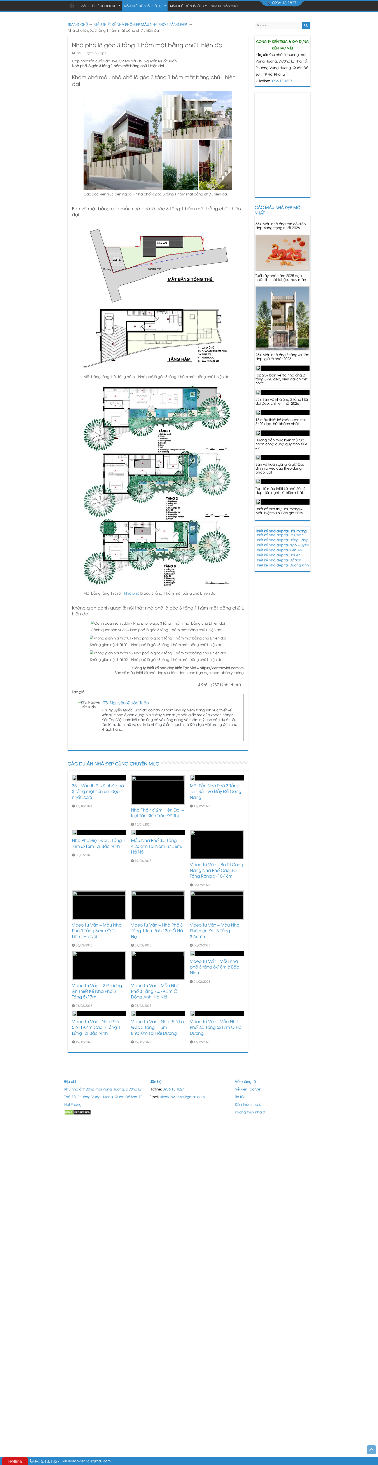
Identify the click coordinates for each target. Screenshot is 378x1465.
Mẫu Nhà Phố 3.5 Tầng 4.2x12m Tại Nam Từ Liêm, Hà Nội (156, 845)
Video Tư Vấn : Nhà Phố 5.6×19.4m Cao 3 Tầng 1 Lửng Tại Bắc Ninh (96, 1027)
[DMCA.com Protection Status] (77, 1112)
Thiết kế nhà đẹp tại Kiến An (279, 549)
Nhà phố (131, 593)
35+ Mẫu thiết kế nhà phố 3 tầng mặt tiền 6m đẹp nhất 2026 (98, 791)
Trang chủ (78, 24)
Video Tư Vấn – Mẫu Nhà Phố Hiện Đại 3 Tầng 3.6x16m (215, 930)
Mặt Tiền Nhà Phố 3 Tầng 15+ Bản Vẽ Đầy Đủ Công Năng (215, 791)
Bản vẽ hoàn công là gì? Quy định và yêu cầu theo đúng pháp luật (280, 468)
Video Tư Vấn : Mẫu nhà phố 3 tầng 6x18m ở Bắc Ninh (214, 966)
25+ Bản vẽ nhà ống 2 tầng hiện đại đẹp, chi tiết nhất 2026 (282, 401)
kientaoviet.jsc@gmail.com (182, 1096)
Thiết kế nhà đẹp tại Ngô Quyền (282, 544)
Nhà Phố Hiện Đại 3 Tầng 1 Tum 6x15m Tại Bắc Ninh (98, 842)
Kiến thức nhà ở (248, 1104)
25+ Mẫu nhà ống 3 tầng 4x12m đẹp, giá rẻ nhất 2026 (282, 356)
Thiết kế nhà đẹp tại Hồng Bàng (282, 539)
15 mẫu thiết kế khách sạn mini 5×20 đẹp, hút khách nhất (281, 421)
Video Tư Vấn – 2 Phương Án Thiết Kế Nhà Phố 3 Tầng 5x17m (97, 990)
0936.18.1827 (281, 80)
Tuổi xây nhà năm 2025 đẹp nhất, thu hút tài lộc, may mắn (281, 277)
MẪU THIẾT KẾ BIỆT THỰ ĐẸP (98, 6)
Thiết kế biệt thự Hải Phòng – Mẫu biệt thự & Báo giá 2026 (279, 510)
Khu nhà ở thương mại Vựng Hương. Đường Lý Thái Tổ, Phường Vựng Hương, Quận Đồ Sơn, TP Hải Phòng (103, 1097)
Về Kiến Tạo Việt (248, 1089)
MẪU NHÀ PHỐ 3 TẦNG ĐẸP (164, 24)
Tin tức (240, 1096)
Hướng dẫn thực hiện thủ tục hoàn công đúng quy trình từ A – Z (282, 443)
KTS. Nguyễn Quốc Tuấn (125, 702)
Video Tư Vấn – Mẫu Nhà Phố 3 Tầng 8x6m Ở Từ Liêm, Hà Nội (97, 930)
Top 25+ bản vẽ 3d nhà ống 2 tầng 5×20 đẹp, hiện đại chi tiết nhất (281, 379)
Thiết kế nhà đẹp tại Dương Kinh (282, 565)
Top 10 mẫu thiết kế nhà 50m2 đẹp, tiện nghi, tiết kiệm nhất (281, 490)
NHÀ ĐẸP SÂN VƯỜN (225, 6)
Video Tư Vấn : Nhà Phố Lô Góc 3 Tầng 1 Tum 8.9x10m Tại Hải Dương (157, 1027)
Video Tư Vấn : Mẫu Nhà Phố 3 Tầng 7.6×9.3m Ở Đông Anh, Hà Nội (155, 990)
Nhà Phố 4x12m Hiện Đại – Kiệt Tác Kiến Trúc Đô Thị (157, 812)
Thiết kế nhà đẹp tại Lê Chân (280, 534)
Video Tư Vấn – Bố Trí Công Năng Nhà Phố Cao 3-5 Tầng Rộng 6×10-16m (216, 870)
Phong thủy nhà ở (250, 1112)
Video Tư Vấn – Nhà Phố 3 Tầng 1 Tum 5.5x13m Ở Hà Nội (157, 930)
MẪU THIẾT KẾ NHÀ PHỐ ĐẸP (117, 24)
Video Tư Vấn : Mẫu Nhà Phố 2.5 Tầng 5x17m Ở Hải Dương (216, 1027)
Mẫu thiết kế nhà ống (187, 6)
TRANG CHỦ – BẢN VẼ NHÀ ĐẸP (72, 5)
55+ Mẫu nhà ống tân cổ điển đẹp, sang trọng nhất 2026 (281, 225)
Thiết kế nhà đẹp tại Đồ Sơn (278, 559)
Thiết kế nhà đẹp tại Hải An (278, 554)
